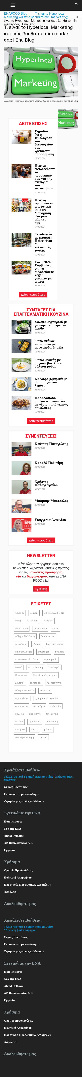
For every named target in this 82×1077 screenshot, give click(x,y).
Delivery (34, 613)
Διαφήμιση (21, 644)
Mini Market (21, 628)
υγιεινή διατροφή (24, 737)
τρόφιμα (47, 729)
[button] (76, 5)
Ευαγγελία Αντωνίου (50, 520)
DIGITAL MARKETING (54, 613)
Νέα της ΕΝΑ (12, 828)
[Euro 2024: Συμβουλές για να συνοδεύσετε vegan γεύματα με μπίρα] (21, 267)
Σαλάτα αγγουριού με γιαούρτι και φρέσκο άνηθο (51, 325)
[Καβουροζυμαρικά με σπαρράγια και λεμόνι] (21, 384)
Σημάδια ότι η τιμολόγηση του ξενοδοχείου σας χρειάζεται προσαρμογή (44, 142)
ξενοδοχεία (52, 713)
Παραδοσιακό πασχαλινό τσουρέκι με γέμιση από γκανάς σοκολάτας (51, 402)
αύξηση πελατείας (24, 690)
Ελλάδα (37, 644)
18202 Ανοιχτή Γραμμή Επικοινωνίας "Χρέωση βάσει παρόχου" (28, 928)
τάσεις (34, 729)
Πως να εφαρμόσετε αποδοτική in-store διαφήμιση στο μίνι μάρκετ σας (44, 211)
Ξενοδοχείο (54, 667)
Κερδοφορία (50, 659)
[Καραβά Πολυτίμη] (21, 468)
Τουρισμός (35, 682)
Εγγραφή (41, 589)
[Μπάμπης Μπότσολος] (21, 506)
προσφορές (35, 721)
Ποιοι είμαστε (13, 821)
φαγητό (43, 737)
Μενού (18, 667)
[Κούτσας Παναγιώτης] (21, 449)
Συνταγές (19, 682)
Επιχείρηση (44, 651)
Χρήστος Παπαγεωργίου (46, 483)
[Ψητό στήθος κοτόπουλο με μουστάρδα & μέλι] (21, 346)
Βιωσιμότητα (48, 636)
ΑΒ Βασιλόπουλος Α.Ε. (18, 842)
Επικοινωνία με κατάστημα (21, 794)
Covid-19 (19, 613)
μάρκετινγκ (35, 713)
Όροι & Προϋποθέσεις (18, 870)
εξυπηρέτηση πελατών (46, 698)
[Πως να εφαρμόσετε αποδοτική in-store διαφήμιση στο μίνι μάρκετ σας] (21, 205)
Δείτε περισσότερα (33, 294)
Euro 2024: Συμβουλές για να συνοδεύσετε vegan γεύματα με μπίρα (44, 271)
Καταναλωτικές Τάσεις (26, 659)
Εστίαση (59, 651)
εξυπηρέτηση (22, 698)
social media (40, 628)
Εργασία (9, 850)
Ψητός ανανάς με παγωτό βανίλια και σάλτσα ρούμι (50, 363)
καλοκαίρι (55, 706)
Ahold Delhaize (14, 835)
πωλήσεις (20, 729)
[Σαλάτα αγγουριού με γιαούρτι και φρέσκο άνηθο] (21, 327)
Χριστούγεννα (54, 682)
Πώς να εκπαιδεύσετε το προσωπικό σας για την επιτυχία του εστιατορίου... (45, 177)
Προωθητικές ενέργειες (45, 675)
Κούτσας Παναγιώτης (51, 444)
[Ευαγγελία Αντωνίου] (21, 525)
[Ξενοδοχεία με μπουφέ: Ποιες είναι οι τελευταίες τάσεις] (21, 240)
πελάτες (19, 721)
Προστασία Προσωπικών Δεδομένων (27, 884)
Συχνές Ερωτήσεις (15, 786)
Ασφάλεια (10, 891)
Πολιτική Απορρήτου (18, 877)
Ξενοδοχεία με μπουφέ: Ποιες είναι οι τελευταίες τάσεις (43, 242)
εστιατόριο (39, 706)
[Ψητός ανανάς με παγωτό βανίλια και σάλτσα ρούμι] (21, 365)
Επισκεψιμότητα (23, 651)
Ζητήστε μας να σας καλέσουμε (24, 801)
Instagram (48, 620)
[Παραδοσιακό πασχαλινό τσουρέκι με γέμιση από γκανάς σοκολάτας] (21, 403)
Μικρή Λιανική (35, 667)
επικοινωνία (21, 706)
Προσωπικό (21, 675)
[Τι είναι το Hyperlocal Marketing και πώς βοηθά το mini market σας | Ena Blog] (41, 97)
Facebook (32, 620)
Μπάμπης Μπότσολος (51, 501)
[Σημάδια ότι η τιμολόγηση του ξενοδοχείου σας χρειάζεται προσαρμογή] (21, 137)
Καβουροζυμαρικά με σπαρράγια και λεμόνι (51, 382)
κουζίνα (19, 713)
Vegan (55, 628)
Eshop (18, 620)
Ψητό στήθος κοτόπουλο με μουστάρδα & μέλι (49, 344)
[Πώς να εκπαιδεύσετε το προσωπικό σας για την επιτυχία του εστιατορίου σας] (21, 171)
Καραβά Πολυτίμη (49, 463)
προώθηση (52, 721)
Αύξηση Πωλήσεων (25, 636)
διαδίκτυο (45, 690)
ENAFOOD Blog (15, 13)
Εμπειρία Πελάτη (54, 644)
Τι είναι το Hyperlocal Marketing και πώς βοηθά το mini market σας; (36, 15)
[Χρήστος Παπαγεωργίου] (21, 487)
